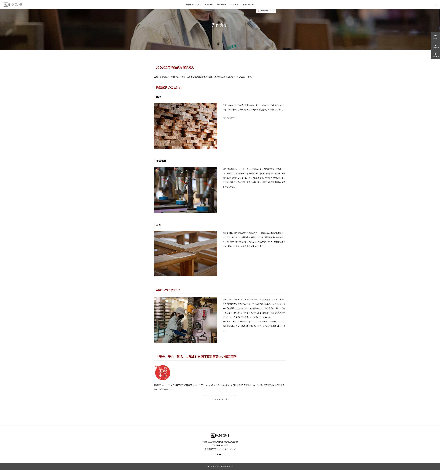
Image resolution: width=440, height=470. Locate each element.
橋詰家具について (193, 4)
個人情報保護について (214, 449)
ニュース (234, 4)
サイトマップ (229, 449)
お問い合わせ (248, 4)
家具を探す (221, 4)
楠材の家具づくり (230, 118)
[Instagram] (217, 454)
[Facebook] (220, 454)
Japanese (264, 11)
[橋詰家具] (13, 4)
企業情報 (209, 4)
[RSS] (223, 454)
